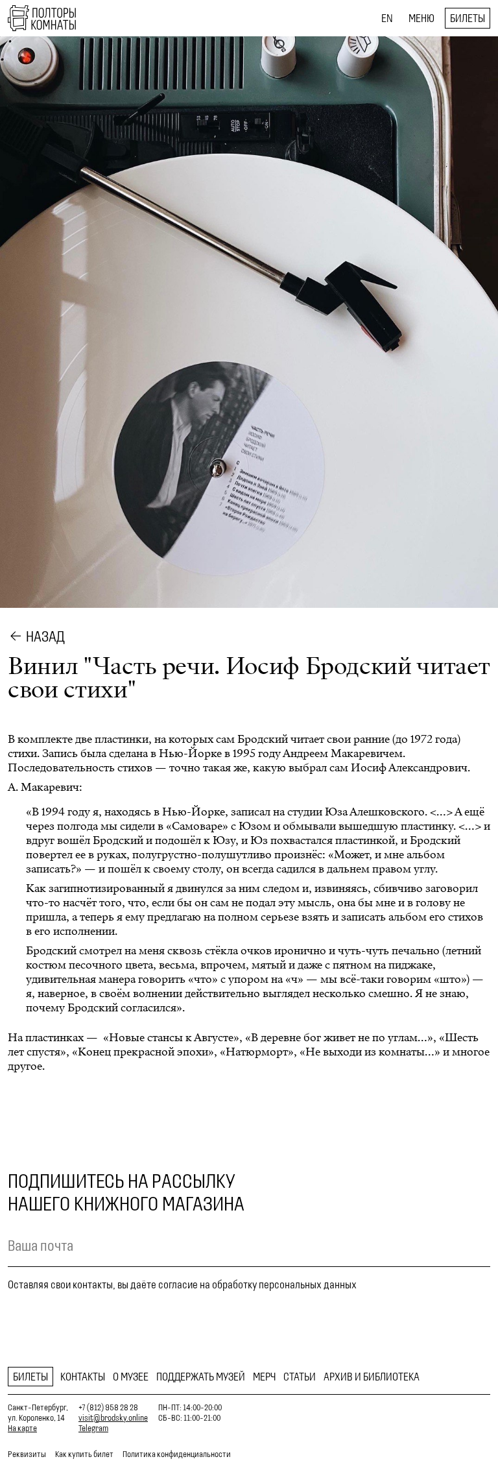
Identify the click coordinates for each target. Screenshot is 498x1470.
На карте (22, 1428)
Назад (45, 636)
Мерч (264, 1376)
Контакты (82, 1376)
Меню (421, 18)
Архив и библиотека (372, 1376)
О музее (130, 1376)
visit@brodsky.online (113, 1417)
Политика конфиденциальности (177, 1454)
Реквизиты (27, 1454)
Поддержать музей (200, 1376)
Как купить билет (84, 1454)
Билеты (467, 18)
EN (387, 18)
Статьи (299, 1376)
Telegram (93, 1428)
